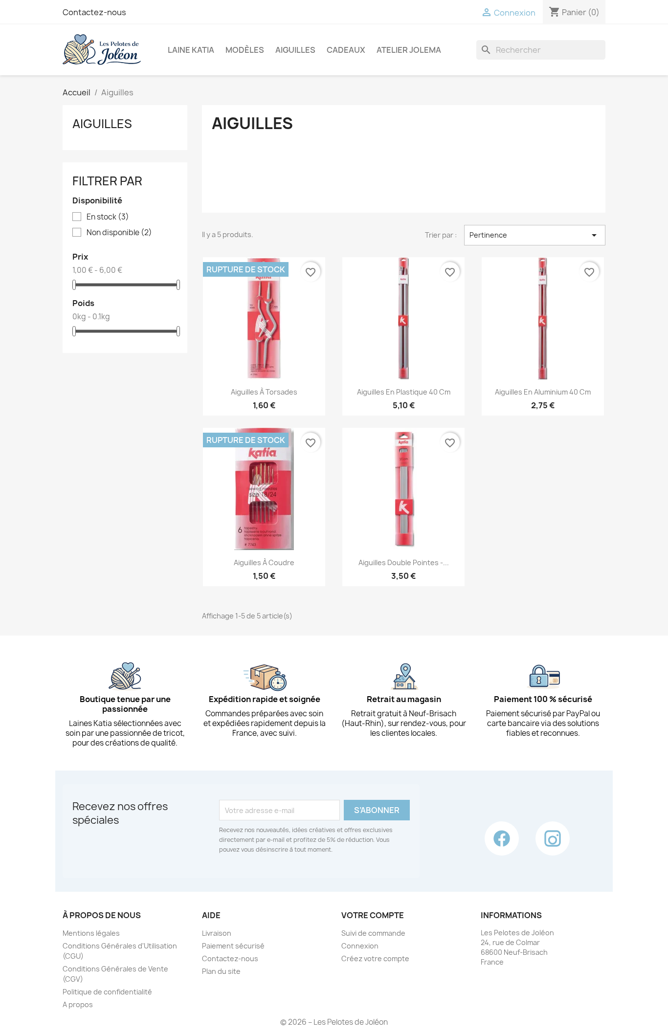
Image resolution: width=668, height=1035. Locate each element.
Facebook (502, 838)
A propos (78, 1004)
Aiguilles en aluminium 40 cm (543, 391)
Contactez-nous (94, 12)
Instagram (552, 838)
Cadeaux (346, 49)
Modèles (244, 49)
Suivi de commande (373, 933)
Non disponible (119, 233)
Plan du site (221, 971)
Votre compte (372, 915)
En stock (108, 217)
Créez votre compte (375, 958)
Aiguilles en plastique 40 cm (403, 391)
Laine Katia (191, 49)
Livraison (216, 933)
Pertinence (534, 235)
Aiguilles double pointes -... (403, 562)
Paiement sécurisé (233, 945)
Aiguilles (295, 49)
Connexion (360, 945)
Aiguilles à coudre (264, 562)
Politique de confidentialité (107, 991)
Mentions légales (91, 933)
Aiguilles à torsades (264, 391)
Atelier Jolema (409, 49)
